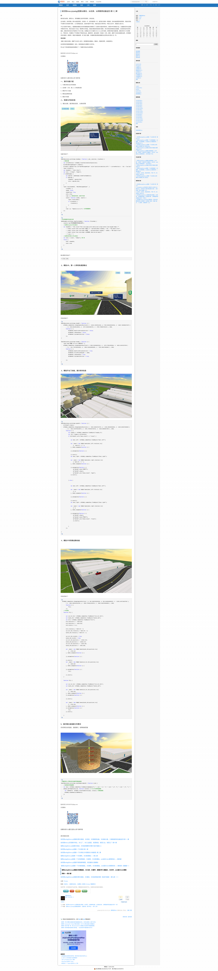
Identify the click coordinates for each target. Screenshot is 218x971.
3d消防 (138, 78)
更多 (137, 79)
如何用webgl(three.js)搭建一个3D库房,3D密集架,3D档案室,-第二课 (81, 852)
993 (140, 18)
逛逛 (84, 919)
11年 (140, 17)
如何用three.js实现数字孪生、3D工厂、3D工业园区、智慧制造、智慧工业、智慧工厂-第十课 (89, 842)
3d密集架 (139, 75)
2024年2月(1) (139, 106)
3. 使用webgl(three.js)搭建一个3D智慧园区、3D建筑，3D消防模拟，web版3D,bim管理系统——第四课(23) (147, 170)
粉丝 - (67, 897)
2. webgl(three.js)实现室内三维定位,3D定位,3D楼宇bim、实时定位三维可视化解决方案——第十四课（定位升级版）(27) (147, 189)
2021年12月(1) (139, 119)
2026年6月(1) (139, 100)
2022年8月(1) (139, 116)
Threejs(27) (138, 92)
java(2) (137, 89)
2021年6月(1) (139, 122)
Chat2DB (98, 1)
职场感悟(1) (138, 94)
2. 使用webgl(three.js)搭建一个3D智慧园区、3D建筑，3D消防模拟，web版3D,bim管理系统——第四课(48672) (147, 142)
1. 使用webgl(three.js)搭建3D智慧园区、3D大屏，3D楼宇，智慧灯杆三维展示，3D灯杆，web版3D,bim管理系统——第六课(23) (147, 162)
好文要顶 (66, 891)
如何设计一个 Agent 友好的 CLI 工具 (69, 963)
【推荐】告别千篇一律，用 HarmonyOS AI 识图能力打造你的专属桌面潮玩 (78, 925)
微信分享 (85, 891)
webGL (138, 64)
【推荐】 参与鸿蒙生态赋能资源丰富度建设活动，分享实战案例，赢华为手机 (78, 922)
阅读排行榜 (138, 133)
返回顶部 (130, 916)
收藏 (128, 910)
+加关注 (62, 902)
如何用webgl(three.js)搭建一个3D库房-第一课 (74, 849)
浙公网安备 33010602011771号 (103, 968)
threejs (88, 884)
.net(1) (137, 86)
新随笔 (75, 5)
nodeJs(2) (138, 90)
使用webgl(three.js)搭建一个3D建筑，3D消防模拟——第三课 (79, 856)
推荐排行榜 (138, 180)
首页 (67, 5)
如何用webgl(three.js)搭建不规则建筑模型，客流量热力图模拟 (79, 862)
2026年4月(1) (139, 102)
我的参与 (138, 54)
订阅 (88, 5)
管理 (94, 5)
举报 (131, 910)
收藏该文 (78, 891)
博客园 (61, 5)
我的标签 (138, 57)
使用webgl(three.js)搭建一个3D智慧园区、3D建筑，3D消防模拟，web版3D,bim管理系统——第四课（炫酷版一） (95, 866)
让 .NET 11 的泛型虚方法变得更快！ (69, 957)
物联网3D (93, 884)
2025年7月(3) (139, 103)
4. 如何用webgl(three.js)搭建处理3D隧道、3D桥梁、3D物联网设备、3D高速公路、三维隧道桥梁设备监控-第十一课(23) (147, 196)
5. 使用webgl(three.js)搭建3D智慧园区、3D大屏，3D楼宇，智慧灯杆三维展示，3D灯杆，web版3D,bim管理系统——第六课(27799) (147, 152)
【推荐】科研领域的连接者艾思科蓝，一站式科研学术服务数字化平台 (76, 927)
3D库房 (83, 884)
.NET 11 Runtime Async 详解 (68, 959)
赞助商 (92, 1)
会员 (68, 1)
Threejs (66, 881)
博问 (82, 1)
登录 (79, 919)
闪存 (87, 1)
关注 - (72, 897)
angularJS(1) (139, 87)
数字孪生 (139, 73)
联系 (81, 5)
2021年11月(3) (139, 120)
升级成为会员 (124, 902)
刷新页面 (125, 916)
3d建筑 (138, 67)
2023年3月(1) (139, 109)
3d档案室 (139, 76)
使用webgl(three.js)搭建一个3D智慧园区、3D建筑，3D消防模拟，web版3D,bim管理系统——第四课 (91, 859)
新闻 (77, 1)
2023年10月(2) (139, 108)
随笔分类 (138, 82)
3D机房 (138, 71)
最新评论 (138, 56)
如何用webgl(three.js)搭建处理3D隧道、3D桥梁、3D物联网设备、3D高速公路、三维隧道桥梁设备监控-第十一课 (91, 904)
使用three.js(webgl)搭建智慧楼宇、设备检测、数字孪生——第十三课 (81, 906)
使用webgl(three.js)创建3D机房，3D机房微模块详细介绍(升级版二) (81, 846)
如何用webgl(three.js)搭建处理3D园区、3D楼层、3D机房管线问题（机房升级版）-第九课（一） (90, 877)
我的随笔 (138, 51)
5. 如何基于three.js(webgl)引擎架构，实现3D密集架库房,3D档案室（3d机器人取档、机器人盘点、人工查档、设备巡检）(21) (147, 201)
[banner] (61, 2)
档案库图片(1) (139, 130)
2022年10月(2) (139, 113)
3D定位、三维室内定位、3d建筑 (72, 884)
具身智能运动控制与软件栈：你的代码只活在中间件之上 (74, 956)
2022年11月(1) (139, 111)
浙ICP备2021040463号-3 (118, 968)
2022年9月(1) (139, 114)
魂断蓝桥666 (68, 895)
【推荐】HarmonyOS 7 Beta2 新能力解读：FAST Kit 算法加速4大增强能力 (78, 924)
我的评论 (138, 52)
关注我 (71, 891)
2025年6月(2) (139, 105)
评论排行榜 (138, 157)
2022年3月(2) (139, 117)
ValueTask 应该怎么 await (67, 961)
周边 (73, 1)
